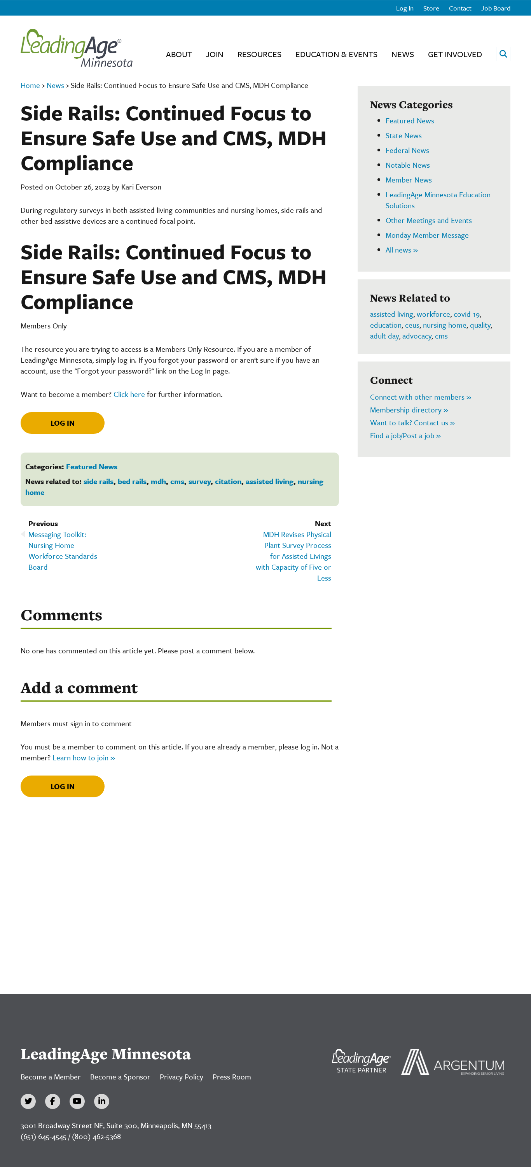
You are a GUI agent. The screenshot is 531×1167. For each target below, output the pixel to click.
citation (228, 481)
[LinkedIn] (101, 1101)
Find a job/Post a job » (405, 435)
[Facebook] (52, 1101)
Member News (409, 179)
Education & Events (336, 54)
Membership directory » (409, 409)
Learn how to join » (83, 757)
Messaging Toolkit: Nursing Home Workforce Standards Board (62, 550)
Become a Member (51, 1076)
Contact (460, 8)
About (179, 54)
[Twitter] (28, 1101)
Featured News (91, 466)
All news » (402, 249)
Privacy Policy (181, 1076)
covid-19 (467, 314)
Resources (259, 54)
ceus (412, 324)
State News (404, 135)
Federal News (407, 150)
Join (215, 54)
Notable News (408, 165)
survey (200, 481)
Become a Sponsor (120, 1076)
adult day (384, 335)
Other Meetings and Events (429, 220)
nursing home (444, 324)
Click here (129, 394)
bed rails (132, 481)
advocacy (416, 335)
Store (431, 8)
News (402, 54)
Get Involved (455, 54)
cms (177, 481)
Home (30, 85)
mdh (158, 481)
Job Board (495, 8)
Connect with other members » (420, 396)
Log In (405, 8)
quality (480, 324)
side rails (99, 481)
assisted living (269, 481)
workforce (433, 314)
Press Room (232, 1076)
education (386, 324)
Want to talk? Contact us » (412, 422)
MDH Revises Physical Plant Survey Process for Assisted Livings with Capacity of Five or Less (293, 556)
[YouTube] (77, 1101)
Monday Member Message (427, 235)
